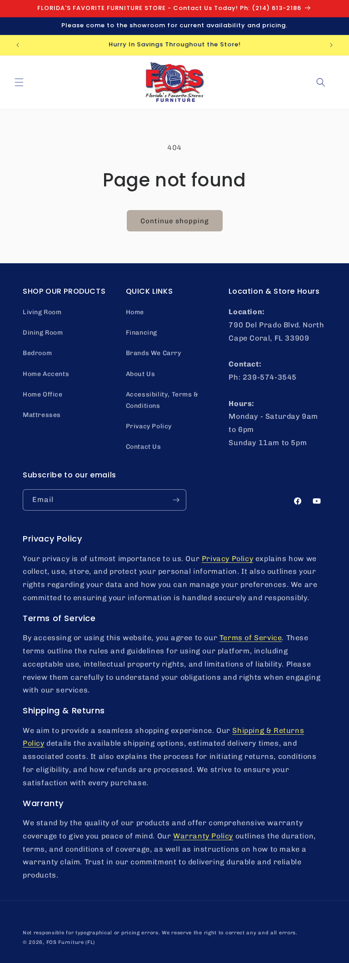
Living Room (42, 312)
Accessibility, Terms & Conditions (162, 400)
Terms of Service (250, 637)
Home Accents (46, 374)
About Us (140, 374)
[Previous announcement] (18, 45)
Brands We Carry (153, 353)
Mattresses (42, 415)
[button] (19, 82)
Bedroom (37, 353)
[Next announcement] (331, 45)
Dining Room (43, 332)
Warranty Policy (203, 836)
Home (135, 312)
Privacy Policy (149, 426)
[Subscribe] (176, 500)
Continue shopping (174, 221)
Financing (141, 332)
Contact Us (143, 447)
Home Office (43, 394)
